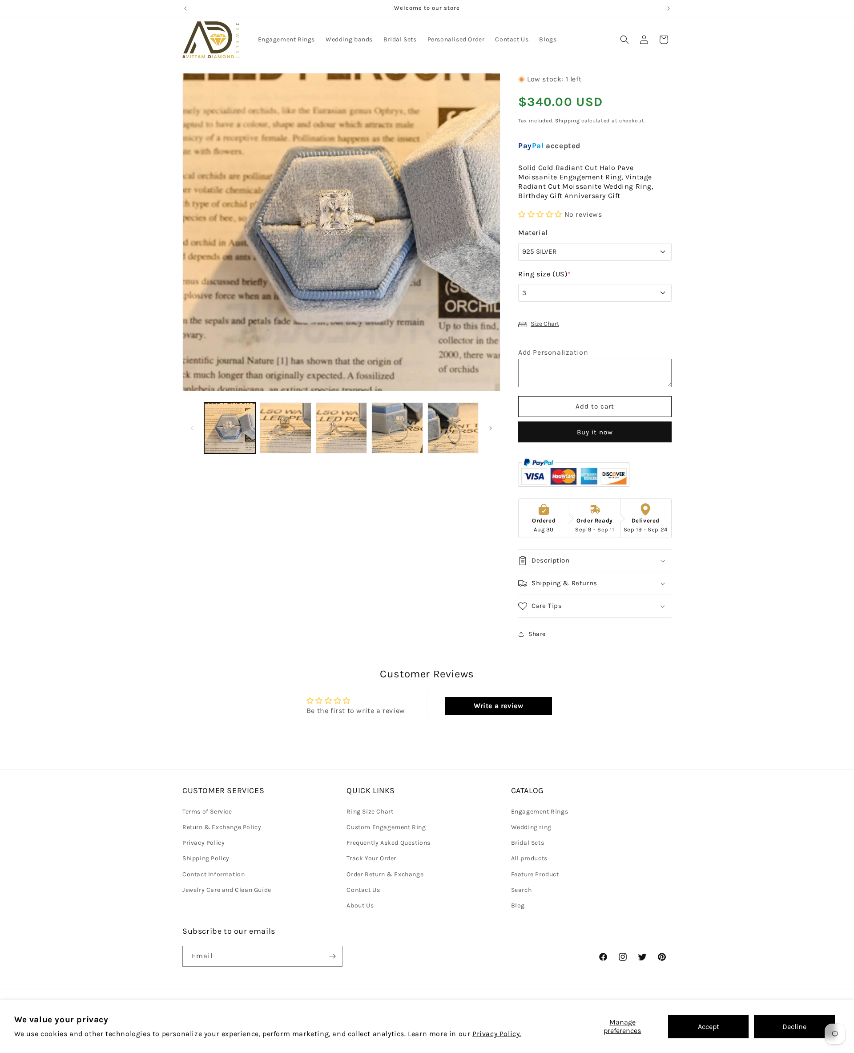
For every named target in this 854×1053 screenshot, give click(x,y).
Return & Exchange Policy (221, 826)
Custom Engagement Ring (386, 826)
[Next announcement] (668, 8)
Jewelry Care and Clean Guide (226, 889)
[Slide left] (192, 428)
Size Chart (545, 324)
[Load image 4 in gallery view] (397, 428)
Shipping (567, 120)
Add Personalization (553, 352)
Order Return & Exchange (384, 874)
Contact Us (363, 889)
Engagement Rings (539, 811)
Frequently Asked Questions (388, 842)
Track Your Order (371, 858)
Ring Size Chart (369, 811)
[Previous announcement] (185, 8)
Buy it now (595, 432)
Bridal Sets (527, 842)
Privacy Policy (203, 842)
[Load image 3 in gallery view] (341, 428)
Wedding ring (531, 826)
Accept (708, 1026)
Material (533, 232)
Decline (794, 1026)
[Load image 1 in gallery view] (229, 428)
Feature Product (535, 874)
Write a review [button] (498, 705)
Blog (518, 905)
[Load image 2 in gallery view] (285, 428)
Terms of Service (207, 811)
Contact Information (213, 874)
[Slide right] (490, 428)
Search (521, 889)
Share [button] (537, 634)
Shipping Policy (206, 858)
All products (529, 858)
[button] (624, 39)
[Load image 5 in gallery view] (453, 428)
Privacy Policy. (496, 1033)
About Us (360, 905)
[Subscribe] (332, 956)
